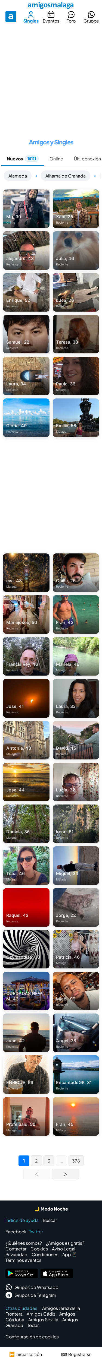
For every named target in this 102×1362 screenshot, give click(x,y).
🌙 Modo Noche (51, 1209)
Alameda (17, 176)
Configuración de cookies (32, 1336)
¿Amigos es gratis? (65, 1243)
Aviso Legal (63, 1249)
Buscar (50, 1220)
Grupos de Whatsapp (36, 1287)
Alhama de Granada (65, 176)
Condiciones (45, 1254)
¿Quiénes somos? (23, 1243)
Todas (33, 1325)
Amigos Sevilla (43, 1319)
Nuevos (21, 158)
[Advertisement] (51, 79)
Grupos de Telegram (35, 1295)
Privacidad (16, 1254)
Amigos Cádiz (41, 1314)
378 (76, 1161)
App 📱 (69, 1254)
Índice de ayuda (22, 1220)
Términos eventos (23, 1260)
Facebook (16, 1231)
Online (56, 158)
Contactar (15, 1249)
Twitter (36, 1231)
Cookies (39, 1249)
